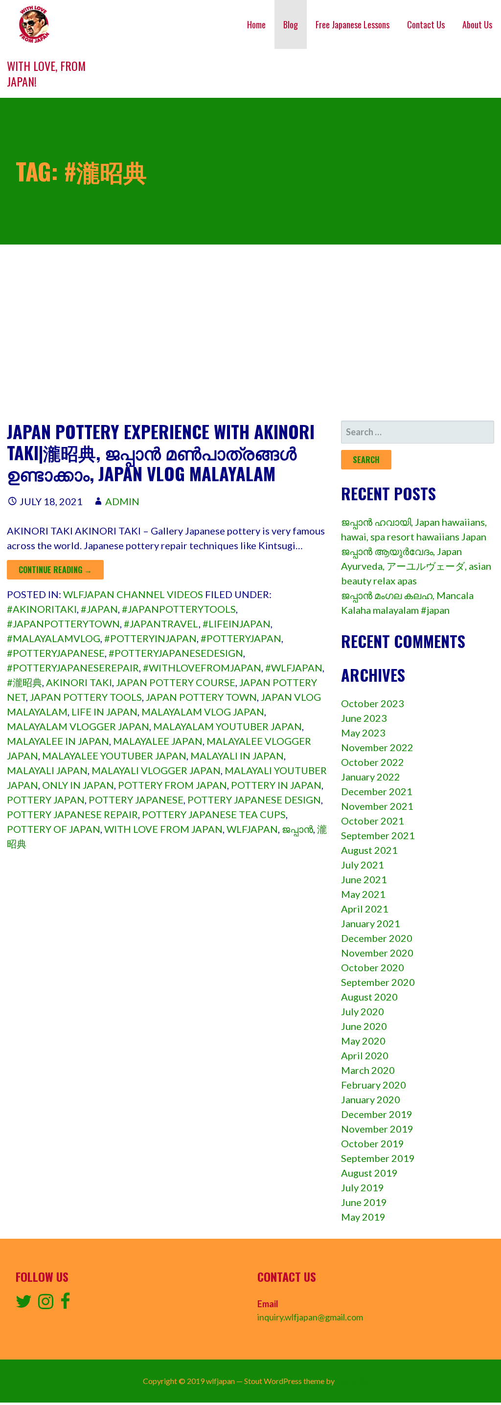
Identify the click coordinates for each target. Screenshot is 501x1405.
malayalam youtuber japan (227, 726)
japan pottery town (201, 697)
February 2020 (373, 1085)
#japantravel (161, 623)
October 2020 (372, 967)
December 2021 (376, 791)
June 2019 (364, 1202)
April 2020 (364, 1055)
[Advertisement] (250, 332)
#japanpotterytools (179, 609)
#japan (99, 609)
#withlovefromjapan (202, 667)
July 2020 (362, 1011)
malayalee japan (158, 741)
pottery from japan (172, 785)
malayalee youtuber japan (114, 755)
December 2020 (376, 938)
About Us (477, 24)
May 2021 (363, 894)
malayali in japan (237, 755)
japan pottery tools (86, 697)
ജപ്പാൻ (297, 829)
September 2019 (378, 1158)
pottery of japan (53, 829)
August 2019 (369, 1173)
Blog (290, 24)
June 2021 (364, 879)
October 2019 (372, 1143)
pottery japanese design (254, 799)
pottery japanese (136, 799)
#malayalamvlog (53, 638)
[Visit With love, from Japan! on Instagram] (45, 1304)
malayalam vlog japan (202, 711)
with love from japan (163, 829)
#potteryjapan (241, 638)
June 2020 (364, 1026)
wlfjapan (252, 829)
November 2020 (377, 953)
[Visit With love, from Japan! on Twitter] (24, 1304)
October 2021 (372, 820)
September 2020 (378, 982)
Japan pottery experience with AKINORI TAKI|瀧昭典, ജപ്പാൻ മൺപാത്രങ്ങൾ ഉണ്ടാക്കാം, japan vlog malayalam (161, 452)
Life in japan (104, 711)
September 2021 (378, 835)
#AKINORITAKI (42, 609)
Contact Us (426, 24)
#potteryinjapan (150, 638)
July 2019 (362, 1187)
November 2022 (377, 747)
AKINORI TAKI (79, 682)
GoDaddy (352, 1380)
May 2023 (363, 732)
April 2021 (364, 908)
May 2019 (363, 1217)
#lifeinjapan (237, 623)
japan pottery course (175, 682)
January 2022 (370, 776)
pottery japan (46, 799)
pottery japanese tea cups (214, 814)
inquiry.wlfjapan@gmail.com (310, 1317)
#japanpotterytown (63, 623)
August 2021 (369, 850)
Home (256, 24)
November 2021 (377, 806)
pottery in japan (276, 785)
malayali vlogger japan (156, 770)
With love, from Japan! (46, 73)
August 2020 (369, 997)
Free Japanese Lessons (352, 24)
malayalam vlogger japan (78, 726)
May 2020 (363, 1041)
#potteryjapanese (56, 653)
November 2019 (377, 1129)
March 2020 (368, 1070)
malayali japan (47, 770)
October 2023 (372, 703)
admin (122, 501)
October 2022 (372, 762)
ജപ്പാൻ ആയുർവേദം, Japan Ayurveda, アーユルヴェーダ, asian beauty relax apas (416, 565)
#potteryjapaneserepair (73, 667)
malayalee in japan (58, 741)
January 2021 (370, 923)
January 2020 (370, 1099)
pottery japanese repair (72, 814)
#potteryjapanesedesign (176, 653)
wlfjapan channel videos (133, 594)
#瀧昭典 (24, 682)
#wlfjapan (293, 667)
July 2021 (362, 864)
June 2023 (364, 718)
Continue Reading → (55, 570)
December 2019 (376, 1114)
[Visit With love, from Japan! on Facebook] (65, 1304)
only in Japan (78, 785)
